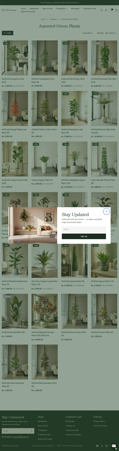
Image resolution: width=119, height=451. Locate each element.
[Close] (106, 211)
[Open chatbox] (114, 446)
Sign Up (84, 236)
